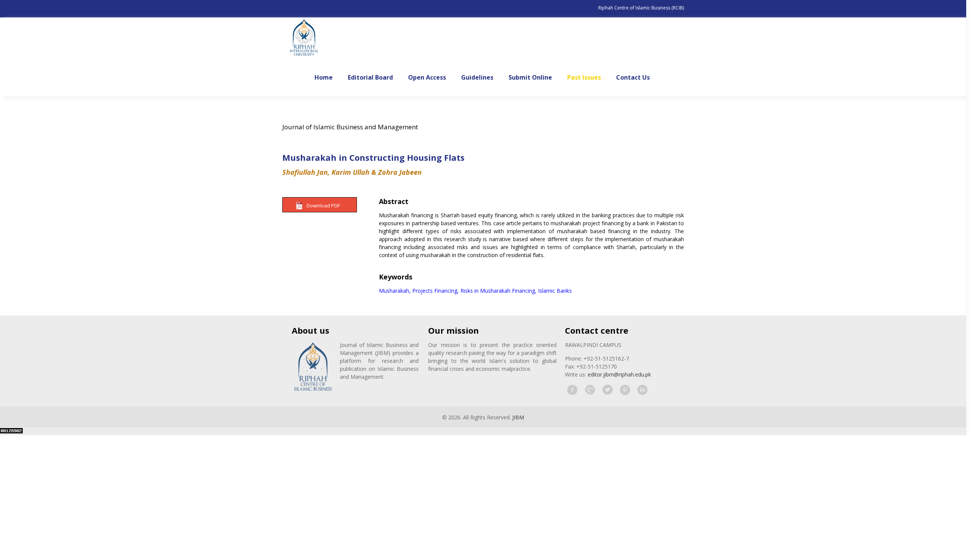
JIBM (518, 417)
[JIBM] (304, 38)
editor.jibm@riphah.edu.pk (619, 374)
